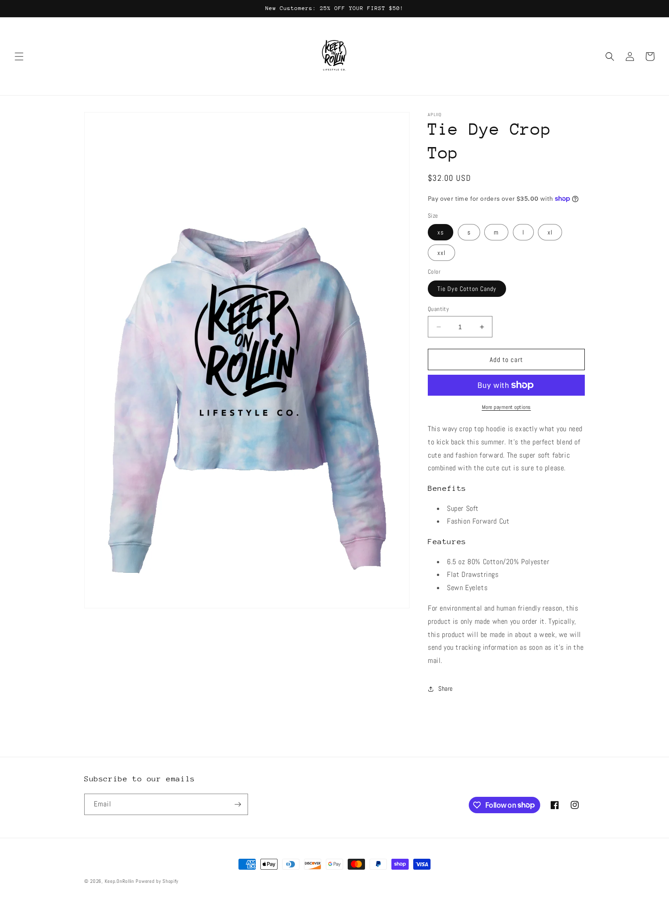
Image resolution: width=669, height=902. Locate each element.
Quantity (438, 309)
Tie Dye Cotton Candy (467, 289)
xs (440, 232)
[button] (19, 56)
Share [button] (445, 688)
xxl (441, 253)
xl (549, 232)
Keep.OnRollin (119, 881)
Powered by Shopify (157, 881)
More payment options (506, 407)
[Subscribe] (238, 804)
